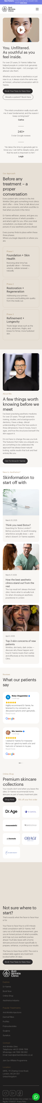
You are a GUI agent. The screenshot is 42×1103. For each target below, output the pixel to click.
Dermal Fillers (8, 1017)
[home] (17, 9)
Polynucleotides (9, 1026)
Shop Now (9, 800)
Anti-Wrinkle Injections (12, 1012)
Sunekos (6, 1035)
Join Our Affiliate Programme (15, 1061)
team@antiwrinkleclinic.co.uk (20, 1055)
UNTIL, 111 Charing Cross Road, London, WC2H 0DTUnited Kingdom (16, 1074)
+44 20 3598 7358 (20, 1049)
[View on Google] (8, 697)
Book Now (7, 991)
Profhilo (6, 1022)
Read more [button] (10, 714)
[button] (37, 9)
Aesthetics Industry (11, 1001)
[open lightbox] (21, 30)
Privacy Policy (21, 1102)
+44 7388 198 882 (20, 1052)
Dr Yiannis (7, 987)
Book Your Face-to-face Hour (17, 91)
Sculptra (6, 1031)
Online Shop (8, 996)
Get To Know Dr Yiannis (15, 461)
